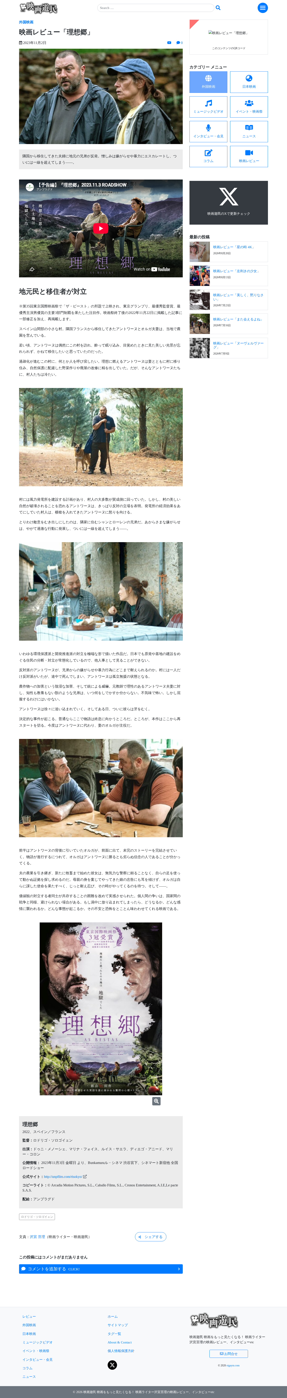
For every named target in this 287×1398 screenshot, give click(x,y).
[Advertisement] (228, 394)
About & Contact (120, 1342)
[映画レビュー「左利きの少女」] (200, 275)
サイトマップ (118, 1325)
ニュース (29, 1376)
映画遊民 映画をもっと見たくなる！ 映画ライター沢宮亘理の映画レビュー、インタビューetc (148, 1392)
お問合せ (230, 1354)
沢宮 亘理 (37, 1237)
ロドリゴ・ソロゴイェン (37, 1216)
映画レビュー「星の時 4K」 (234, 247)
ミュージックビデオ (37, 1342)
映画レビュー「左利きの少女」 (236, 271)
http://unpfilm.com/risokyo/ (63, 1177)
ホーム (113, 1316)
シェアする (152, 1237)
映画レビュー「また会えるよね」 (238, 319)
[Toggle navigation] (263, 8)
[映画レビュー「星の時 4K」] (200, 251)
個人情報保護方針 (121, 1351)
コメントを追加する (53, 1269)
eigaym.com (233, 1365)
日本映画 (29, 1334)
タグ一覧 (114, 1334)
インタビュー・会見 (37, 1359)
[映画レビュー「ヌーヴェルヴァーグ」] (200, 347)
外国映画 (26, 22)
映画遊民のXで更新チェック (228, 213)
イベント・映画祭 (35, 1351)
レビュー (29, 1316)
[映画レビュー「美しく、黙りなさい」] (200, 299)
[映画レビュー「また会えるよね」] (200, 323)
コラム (27, 1368)
